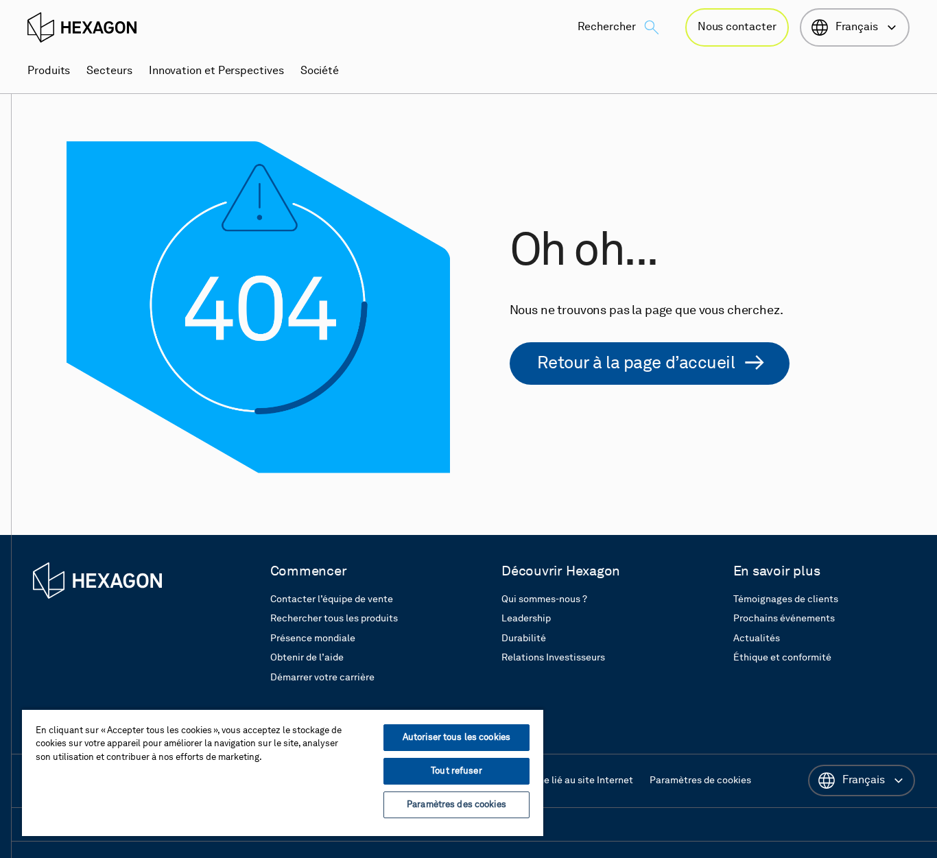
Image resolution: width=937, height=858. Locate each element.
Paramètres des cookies (456, 804)
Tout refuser (456, 771)
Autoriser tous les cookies (456, 737)
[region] (282, 772)
